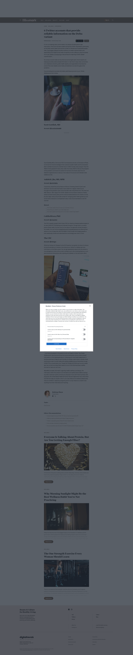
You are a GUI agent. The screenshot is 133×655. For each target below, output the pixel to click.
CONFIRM (56, 343)
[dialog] (66, 327)
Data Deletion (59, 348)
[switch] (83, 330)
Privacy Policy (74, 348)
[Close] (90, 306)
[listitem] (66, 326)
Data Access (66, 348)
